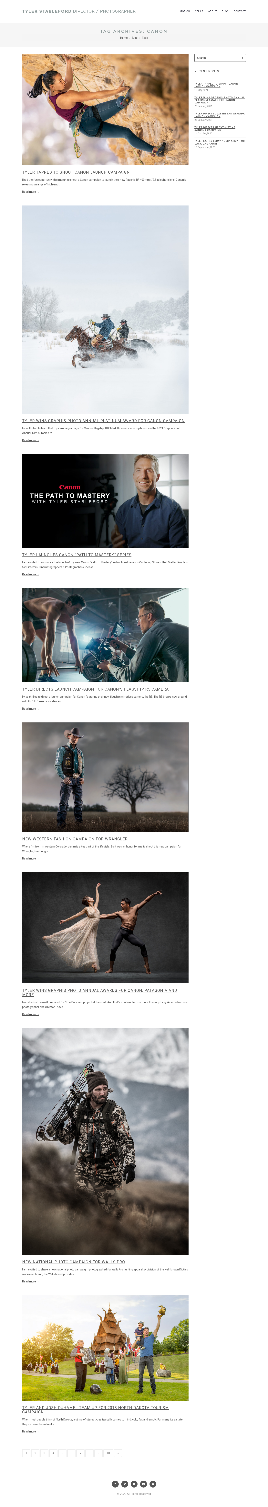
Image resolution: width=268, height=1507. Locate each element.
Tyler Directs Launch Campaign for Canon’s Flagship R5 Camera (95, 689)
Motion (185, 11)
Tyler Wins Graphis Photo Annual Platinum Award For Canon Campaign (103, 420)
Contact (240, 11)
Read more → (30, 191)
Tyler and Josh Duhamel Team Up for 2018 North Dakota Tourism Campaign (95, 1409)
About (212, 11)
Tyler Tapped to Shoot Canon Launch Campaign (76, 172)
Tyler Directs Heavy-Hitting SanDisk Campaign (214, 128)
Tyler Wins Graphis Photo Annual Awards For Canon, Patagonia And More (99, 992)
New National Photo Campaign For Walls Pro (73, 1262)
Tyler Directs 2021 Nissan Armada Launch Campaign (219, 115)
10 (108, 1453)
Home (124, 37)
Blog (225, 11)
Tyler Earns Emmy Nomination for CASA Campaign (219, 142)
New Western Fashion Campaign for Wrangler (75, 839)
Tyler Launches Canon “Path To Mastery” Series (76, 555)
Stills (199, 11)
